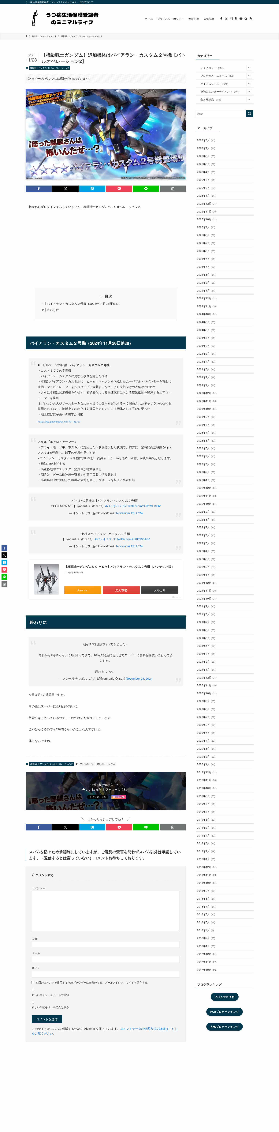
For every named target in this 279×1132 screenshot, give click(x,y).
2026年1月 (206, 195)
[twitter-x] (226, 19)
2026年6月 (206, 156)
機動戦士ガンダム (106, 763)
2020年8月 (206, 709)
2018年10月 (207, 883)
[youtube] (241, 19)
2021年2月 (206, 661)
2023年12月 (207, 393)
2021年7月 (206, 622)
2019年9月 (206, 796)
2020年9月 (206, 701)
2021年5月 (206, 638)
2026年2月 (206, 188)
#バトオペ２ (113, 506)
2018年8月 (206, 898)
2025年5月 (206, 259)
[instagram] (231, 19)
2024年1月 (206, 385)
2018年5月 (206, 922)
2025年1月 (206, 290)
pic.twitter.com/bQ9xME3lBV (142, 506)
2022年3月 (206, 559)
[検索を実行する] (249, 113)
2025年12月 (207, 203)
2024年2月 (206, 377)
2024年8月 (206, 330)
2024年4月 (206, 361)
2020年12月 (207, 677)
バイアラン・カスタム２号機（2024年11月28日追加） (84, 303)
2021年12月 (207, 583)
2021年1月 (206, 669)
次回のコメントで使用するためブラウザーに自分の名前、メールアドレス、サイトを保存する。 (93, 982)
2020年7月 (206, 717)
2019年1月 (206, 859)
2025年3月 (206, 274)
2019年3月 (206, 843)
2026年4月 (206, 172)
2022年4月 (206, 551)
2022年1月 (206, 575)
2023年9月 (206, 417)
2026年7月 (206, 148)
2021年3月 (206, 654)
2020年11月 (207, 685)
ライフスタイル (214, 83)
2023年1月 (206, 480)
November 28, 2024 (129, 513)
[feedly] (246, 19)
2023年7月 (206, 432)
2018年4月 (205, 930)
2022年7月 (206, 527)
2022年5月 (206, 543)
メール (36, 953)
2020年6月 (206, 725)
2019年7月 (206, 812)
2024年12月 (207, 298)
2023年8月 (206, 425)
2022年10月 (207, 504)
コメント (38, 888)
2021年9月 (206, 606)
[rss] (251, 19)
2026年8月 (206, 140)
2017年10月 (207, 970)
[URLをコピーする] (173, 189)
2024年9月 (206, 322)
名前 (34, 938)
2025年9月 (206, 227)
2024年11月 (207, 306)
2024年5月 (206, 353)
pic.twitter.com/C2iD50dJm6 (131, 539)
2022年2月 (206, 567)
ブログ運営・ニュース (217, 75)
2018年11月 (207, 875)
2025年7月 (206, 243)
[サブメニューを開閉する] (249, 67)
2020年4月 (206, 740)
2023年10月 (207, 409)
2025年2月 (206, 282)
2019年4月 (206, 835)
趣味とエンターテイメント (220, 91)
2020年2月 (206, 756)
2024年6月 (206, 346)
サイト (36, 968)
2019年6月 (206, 819)
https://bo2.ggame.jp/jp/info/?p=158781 (59, 421)
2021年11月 (207, 590)
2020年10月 (207, 693)
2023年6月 (206, 440)
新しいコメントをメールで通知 (50, 995)
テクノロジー (212, 68)
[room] (236, 19)
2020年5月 (206, 733)
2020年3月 (206, 748)
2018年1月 (206, 946)
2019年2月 (206, 851)
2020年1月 (206, 764)
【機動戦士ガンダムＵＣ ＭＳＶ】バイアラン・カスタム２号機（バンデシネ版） (119, 566)
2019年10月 (207, 788)
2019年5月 (206, 827)
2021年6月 (206, 630)
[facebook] (221, 19)
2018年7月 (206, 906)
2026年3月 (206, 180)
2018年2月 (206, 938)
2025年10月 (207, 219)
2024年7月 (206, 338)
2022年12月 (207, 488)
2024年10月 (207, 314)
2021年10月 (207, 598)
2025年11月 (207, 211)
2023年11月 (207, 401)
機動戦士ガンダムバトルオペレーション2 (49, 67)
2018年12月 (207, 867)
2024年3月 (206, 369)
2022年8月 (206, 519)
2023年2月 (206, 472)
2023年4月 (206, 456)
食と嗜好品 (210, 99)
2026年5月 (206, 164)
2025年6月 (206, 251)
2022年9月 (206, 511)
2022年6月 (206, 535)
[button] (39, 189)
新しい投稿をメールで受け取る (50, 1007)
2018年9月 (206, 891)
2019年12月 (207, 772)
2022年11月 (207, 496)
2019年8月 (206, 804)
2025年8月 (206, 235)
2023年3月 (206, 464)
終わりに (53, 310)
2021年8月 (206, 614)
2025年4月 (206, 267)
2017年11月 (207, 962)
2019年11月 (207, 780)
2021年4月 (206, 646)
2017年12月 (207, 954)
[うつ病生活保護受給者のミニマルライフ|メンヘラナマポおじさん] (64, 18)
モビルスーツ (87, 763)
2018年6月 (206, 914)
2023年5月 (206, 448)
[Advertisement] (106, 248)
